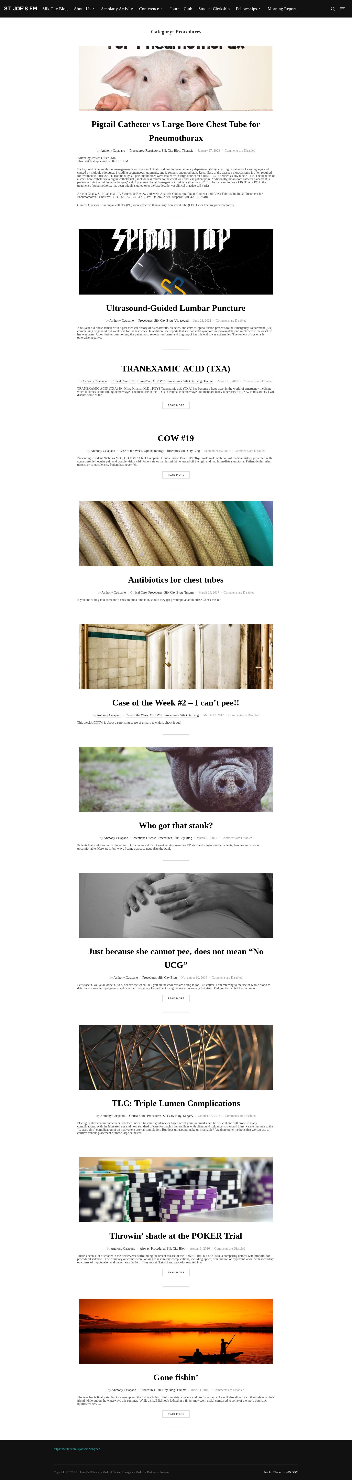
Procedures (137, 150)
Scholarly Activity (117, 8)
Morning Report (282, 8)
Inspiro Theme (272, 1472)
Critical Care (119, 381)
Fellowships (246, 8)
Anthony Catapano (113, 150)
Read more (179, 405)
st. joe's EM (20, 8)
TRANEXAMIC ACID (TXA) (175, 368)
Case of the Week (131, 450)
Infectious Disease (144, 838)
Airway (144, 1248)
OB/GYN (159, 381)
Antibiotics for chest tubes (175, 579)
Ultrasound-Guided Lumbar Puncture (175, 308)
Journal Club (181, 8)
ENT (132, 381)
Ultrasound (181, 320)
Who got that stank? (176, 825)
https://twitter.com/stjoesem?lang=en (77, 1449)
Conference (149, 8)
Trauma (208, 381)
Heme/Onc (144, 381)
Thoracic (187, 150)
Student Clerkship (214, 8)
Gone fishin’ (175, 1377)
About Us (82, 8)
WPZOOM (292, 1472)
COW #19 (176, 438)
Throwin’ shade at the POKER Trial (175, 1235)
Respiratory (152, 150)
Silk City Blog (55, 8)
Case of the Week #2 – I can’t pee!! (175, 702)
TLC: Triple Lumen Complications (176, 1103)
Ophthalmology (154, 450)
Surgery (188, 1115)
